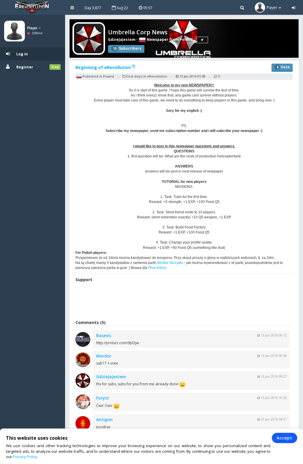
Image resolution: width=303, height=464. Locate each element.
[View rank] (202, 40)
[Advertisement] (184, 302)
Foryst (102, 398)
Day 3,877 (93, 7)
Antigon (104, 419)
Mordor (103, 356)
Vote (283, 67)
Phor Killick (157, 268)
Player (32, 27)
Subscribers (127, 48)
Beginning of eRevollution (103, 67)
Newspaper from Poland (169, 39)
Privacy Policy (25, 456)
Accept (284, 438)
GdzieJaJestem (122, 39)
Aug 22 (122, 7)
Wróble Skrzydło (170, 263)
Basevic (103, 335)
